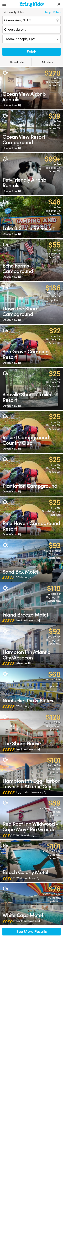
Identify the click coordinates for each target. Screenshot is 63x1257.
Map (48, 12)
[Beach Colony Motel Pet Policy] (31, 861)
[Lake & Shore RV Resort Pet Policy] (31, 217)
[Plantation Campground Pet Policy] (31, 475)
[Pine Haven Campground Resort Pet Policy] (31, 518)
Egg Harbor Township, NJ (31, 792)
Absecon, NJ (23, 663)
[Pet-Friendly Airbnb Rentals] (31, 174)
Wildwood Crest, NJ (27, 878)
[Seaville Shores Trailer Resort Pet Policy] (31, 389)
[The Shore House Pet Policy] (31, 732)
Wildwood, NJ (24, 577)
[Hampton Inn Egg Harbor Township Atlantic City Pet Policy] (31, 775)
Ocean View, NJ (12, 105)
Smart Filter (17, 62)
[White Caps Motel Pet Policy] (31, 904)
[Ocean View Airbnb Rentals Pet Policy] (31, 88)
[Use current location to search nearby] (57, 20)
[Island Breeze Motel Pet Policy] (31, 603)
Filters (57, 12)
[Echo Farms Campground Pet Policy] (31, 260)
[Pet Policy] (5, 72)
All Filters (47, 62)
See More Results (31, 931)
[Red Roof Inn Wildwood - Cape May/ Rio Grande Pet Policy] (31, 818)
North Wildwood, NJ (28, 620)
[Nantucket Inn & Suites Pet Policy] (31, 689)
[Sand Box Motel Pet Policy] (31, 560)
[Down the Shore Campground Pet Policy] (31, 303)
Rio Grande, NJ (25, 835)
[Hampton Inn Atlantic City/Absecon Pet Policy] (31, 646)
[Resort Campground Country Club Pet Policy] (31, 432)
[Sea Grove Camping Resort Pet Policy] (31, 346)
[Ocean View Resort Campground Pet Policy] (31, 131)
